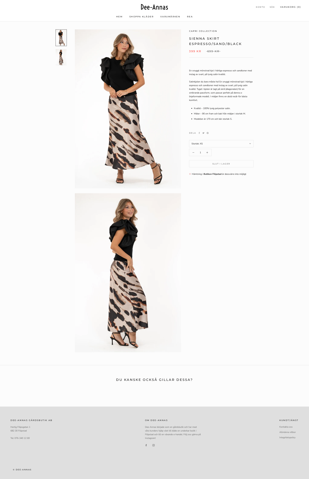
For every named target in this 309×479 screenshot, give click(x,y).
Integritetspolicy (287, 437)
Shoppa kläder (141, 16)
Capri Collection (203, 31)
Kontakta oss (286, 426)
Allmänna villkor (287, 432)
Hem (119, 16)
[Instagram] (153, 445)
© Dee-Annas (22, 469)
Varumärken (170, 16)
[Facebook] (199, 133)
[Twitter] (203, 133)
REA (190, 16)
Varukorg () (290, 7)
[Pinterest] (208, 133)
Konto (260, 7)
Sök (272, 7)
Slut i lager (221, 164)
